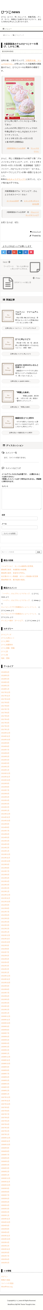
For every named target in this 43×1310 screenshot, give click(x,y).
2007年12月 (5, 1097)
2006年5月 (5, 1161)
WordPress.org (7, 1287)
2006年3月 (5, 1168)
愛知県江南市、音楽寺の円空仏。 (13, 573)
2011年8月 (5, 949)
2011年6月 (5, 956)
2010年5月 (5, 999)
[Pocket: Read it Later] (31, 252)
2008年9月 (5, 1067)
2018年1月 (5, 689)
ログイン (4, 1276)
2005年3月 (5, 1209)
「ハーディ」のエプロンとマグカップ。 (16, 594)
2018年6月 (5, 672)
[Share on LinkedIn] (20, 252)
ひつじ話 (4, 651)
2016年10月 (5, 740)
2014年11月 (5, 817)
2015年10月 (5, 780)
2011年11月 (5, 939)
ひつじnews (10, 12)
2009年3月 (5, 1047)
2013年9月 (5, 864)
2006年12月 (5, 1138)
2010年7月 (5, 993)
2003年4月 (5, 1242)
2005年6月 (5, 1198)
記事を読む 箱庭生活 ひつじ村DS (20, 432)
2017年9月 (5, 702)
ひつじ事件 (5, 641)
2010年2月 (5, 1010)
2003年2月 (5, 1246)
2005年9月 (5, 1188)
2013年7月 (5, 871)
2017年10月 (5, 699)
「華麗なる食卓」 (23, 392)
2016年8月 (5, 746)
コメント (5, 486)
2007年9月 (5, 1107)
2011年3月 (5, 966)
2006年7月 (5, 1155)
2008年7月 (5, 1074)
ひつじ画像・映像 (8, 648)
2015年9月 (5, 783)
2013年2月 (5, 888)
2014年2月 (5, 848)
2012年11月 (5, 898)
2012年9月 (5, 905)
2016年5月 (5, 756)
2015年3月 (5, 804)
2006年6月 (5, 1158)
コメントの (7, 1283)
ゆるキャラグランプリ (16, 179)
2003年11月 (5, 1236)
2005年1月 (5, 1215)
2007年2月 (5, 1131)
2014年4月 (5, 841)
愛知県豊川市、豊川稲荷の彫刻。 (13, 580)
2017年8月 (5, 706)
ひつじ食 (4, 655)
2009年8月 (5, 1030)
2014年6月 (5, 834)
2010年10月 (5, 983)
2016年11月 (5, 736)
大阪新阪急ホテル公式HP (16, 148)
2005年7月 (5, 1195)
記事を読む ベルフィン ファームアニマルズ (20, 328)
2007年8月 (5, 1111)
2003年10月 (5, 1239)
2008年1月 (5, 1094)
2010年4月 (5, 1003)
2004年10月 (5, 1222)
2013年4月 (5, 881)
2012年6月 (5, 915)
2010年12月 (5, 976)
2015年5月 (5, 797)
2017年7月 (5, 709)
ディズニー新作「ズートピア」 (13, 620)
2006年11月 (5, 1141)
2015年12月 (5, 773)
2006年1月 (5, 1175)
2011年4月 (5, 962)
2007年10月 (5, 1104)
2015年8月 (5, 787)
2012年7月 (5, 912)
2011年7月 (5, 952)
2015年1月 (5, 810)
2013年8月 (5, 868)
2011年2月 (5, 969)
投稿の (5, 1280)
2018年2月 (5, 686)
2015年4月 (5, 800)
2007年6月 (5, 1118)
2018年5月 (5, 675)
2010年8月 (5, 989)
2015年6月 (5, 794)
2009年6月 (5, 1037)
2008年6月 (5, 1077)
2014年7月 (5, 831)
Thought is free (30, 1304)
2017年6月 (5, 713)
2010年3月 (5, 1006)
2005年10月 (5, 1185)
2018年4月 (5, 679)
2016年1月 (5, 770)
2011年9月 (5, 945)
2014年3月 (5, 844)
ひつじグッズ (36, 232)
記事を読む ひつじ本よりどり (20, 354)
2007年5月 (5, 1121)
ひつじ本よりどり (23, 339)
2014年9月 (5, 824)
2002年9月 (5, 1252)
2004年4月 (5, 1232)
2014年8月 (5, 827)
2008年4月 (5, 1084)
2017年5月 (5, 716)
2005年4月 (5, 1205)
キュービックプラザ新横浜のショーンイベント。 (19, 607)
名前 (3, 515)
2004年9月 (5, 1225)
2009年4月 (5, 1043)
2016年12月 (5, 733)
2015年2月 (5, 807)
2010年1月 (5, 1013)
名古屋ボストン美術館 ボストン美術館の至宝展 (19, 576)
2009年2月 (5, 1050)
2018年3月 (5, 682)
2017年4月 (5, 719)
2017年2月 (5, 726)
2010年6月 (5, 996)
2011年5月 (5, 959)
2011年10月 (5, 942)
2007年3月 (5, 1128)
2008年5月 (5, 1080)
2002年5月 (5, 1263)
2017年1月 (5, 729)
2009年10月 (5, 1023)
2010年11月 (5, 979)
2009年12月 (5, 1016)
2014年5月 (5, 837)
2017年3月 (5, 723)
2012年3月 (5, 925)
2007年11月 (5, 1101)
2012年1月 (5, 932)
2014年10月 (5, 821)
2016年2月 (5, 767)
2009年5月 (5, 1040)
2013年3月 (5, 885)
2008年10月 (5, 1064)
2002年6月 (5, 1259)
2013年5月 (5, 878)
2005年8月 (5, 1192)
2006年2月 (5, 1171)
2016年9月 (5, 743)
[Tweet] (3, 252)
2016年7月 (5, 750)
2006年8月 (5, 1151)
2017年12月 (5, 692)
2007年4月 (5, 1124)
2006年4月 (5, 1165)
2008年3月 (5, 1087)
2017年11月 (5, 696)
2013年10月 (5, 861)
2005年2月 (5, 1212)
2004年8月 (5, 1229)
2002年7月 (5, 1256)
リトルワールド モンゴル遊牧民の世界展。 (18, 566)
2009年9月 (5, 1026)
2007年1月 (5, 1134)
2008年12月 (5, 1057)
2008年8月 (5, 1070)
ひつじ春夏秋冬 (7, 645)
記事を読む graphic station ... (21, 381)
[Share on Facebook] (9, 252)
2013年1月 (5, 891)
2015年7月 (5, 790)
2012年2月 (5, 929)
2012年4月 (5, 922)
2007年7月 (5, 1114)
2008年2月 (5, 1091)
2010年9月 (5, 986)
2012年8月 (5, 908)
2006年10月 (5, 1144)
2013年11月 (5, 858)
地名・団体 (5, 658)
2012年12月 (5, 895)
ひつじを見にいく (8, 638)
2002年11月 (5, 1249)
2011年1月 (5, 972)
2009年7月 (5, 1033)
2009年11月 (5, 1020)
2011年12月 (5, 935)
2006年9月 (5, 1148)
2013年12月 (5, 854)
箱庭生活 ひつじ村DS (24, 418)
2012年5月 (5, 918)
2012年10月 (5, 902)
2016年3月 (5, 763)
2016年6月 (5, 753)
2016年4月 (5, 760)
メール (4, 524)
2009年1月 (5, 1053)
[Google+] (14, 252)
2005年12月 (5, 1178)
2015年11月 (5, 777)
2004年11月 (5, 1219)
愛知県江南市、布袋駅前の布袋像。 (14, 570)
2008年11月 (5, 1060)
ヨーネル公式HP (13, 201)
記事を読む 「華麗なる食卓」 (20, 407)
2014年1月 (5, 851)
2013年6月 (5, 875)
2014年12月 (5, 814)
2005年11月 (5, 1182)
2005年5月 (5, 1202)
